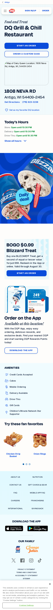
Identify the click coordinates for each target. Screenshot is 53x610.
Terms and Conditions (26, 572)
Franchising (37, 500)
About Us (15, 477)
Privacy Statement (26, 569)
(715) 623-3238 (30, 102)
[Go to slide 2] (26, 464)
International (15, 508)
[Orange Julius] (32, 549)
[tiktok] (40, 560)
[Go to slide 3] (29, 464)
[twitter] (14, 560)
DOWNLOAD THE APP (21, 350)
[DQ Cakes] (18, 549)
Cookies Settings (26, 605)
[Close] (50, 584)
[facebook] (22, 560)
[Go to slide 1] (23, 464)
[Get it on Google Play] (37, 528)
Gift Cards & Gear (37, 485)
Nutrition (38, 477)
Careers (15, 500)
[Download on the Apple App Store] (14, 528)
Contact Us (15, 485)
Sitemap (26, 579)
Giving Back (37, 508)
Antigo (7, 2)
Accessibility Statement (26, 575)
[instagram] (31, 560)
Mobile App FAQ (37, 492)
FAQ (15, 492)
